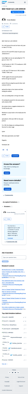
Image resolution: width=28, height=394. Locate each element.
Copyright (7, 381)
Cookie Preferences (7, 390)
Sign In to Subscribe (17, 12)
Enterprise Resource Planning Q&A (12, 284)
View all (4, 364)
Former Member (11, 20)
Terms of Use (21, 377)
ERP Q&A (5, 6)
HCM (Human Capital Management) (10, 33)
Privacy (7, 377)
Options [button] (25, 12)
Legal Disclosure (21, 381)
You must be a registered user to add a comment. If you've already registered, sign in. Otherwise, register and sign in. (14, 230)
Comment (15, 155)
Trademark (7, 386)
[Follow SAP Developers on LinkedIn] (18, 372)
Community (11, 2)
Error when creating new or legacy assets (13, 307)
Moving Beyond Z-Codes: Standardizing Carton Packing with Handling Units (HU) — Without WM (13, 272)
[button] (3, 26)
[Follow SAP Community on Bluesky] (12, 372)
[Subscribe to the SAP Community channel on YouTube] (15, 372)
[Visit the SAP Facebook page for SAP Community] (9, 372)
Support (21, 386)
